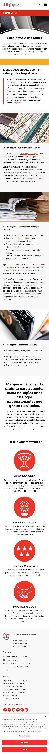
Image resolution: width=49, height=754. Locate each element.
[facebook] (5, 709)
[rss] (26, 709)
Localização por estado (21, 646)
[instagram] (18, 709)
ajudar (17, 102)
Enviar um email (12, 660)
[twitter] (9, 709)
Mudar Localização (20, 640)
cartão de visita (19, 270)
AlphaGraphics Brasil (21, 643)
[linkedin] (14, 709)
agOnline (19, 247)
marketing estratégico (29, 153)
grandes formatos (36, 267)
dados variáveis (24, 238)
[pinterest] (22, 709)
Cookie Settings (24, 736)
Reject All (24, 743)
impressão (38, 178)
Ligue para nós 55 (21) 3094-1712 (18, 656)
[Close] (45, 716)
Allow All (24, 749)
